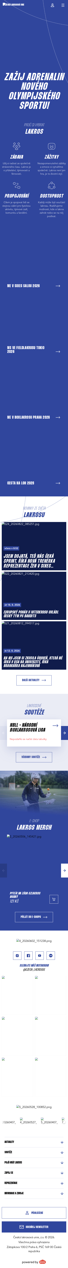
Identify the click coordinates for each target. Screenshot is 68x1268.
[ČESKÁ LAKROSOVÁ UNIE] (13, 5)
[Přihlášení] (52, 5)
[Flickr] (51, 955)
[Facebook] (28, 955)
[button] (64, 733)
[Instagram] (17, 955)
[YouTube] (39, 955)
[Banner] (34, 941)
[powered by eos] (34, 1262)
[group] (24, 1121)
